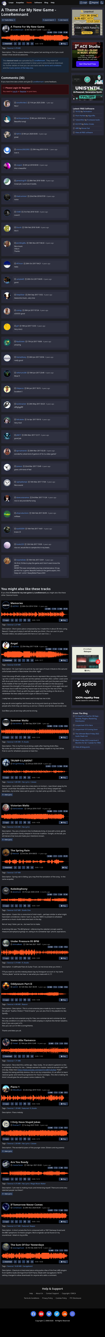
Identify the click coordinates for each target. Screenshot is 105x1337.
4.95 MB (17, 742)
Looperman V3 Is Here (84, 725)
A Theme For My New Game (27, 26)
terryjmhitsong (18, 763)
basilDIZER (20, 529)
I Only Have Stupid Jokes (25, 1122)
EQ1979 (78, 124)
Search (64, 20)
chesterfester (18, 1165)
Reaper (32, 1226)
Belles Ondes (89, 124)
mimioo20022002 (23, 149)
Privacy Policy (47, 1298)
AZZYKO (16, 606)
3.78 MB (17, 48)
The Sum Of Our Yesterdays (27, 1244)
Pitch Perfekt (80, 116)
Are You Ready (19, 1162)
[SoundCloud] (64, 1314)
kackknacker (21, 404)
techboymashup (22, 118)
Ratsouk (16, 853)
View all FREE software (84, 132)
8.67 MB (17, 910)
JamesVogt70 (21, 180)
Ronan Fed (86, 128)
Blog (46, 2)
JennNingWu (21, 243)
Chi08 (18, 212)
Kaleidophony (19, 888)
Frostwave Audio (93, 120)
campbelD (20, 279)
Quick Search (49, 20)
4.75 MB (17, 1183)
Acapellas (20, 2)
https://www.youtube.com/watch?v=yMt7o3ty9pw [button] (37, 1070)
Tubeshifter (79, 120)
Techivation (87, 111)
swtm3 (15, 987)
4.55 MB (17, 827)
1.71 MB (17, 1061)
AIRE (77, 128)
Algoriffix (91, 116)
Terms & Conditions (31, 1298)
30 (66, 32)
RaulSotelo (20, 341)
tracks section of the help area (21, 68)
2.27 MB (17, 625)
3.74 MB (17, 963)
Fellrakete (20, 419)
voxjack (19, 165)
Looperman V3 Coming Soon (86, 729)
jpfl (17, 326)
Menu (9, 20)
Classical (10, 48)
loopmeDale (21, 560)
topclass (16, 646)
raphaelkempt (21, 482)
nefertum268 (21, 373)
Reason (25, 1004)
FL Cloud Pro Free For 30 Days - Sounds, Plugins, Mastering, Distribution (87, 718)
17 (66, 609)
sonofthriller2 (21, 102)
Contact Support (52, 1293)
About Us (39, 1293)
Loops (11, 2)
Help (52, 2)
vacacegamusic (18, 1248)
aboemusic (17, 892)
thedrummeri (21, 196)
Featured (25, 1108)
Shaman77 (17, 1125)
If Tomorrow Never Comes (27, 1204)
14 (66, 766)
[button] (102, 2)
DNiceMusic (17, 1090)
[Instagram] (72, 1314)
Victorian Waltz (20, 805)
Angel (14, 643)
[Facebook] (33, 1314)
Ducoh (18, 227)
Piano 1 (15, 1086)
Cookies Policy (61, 1298)
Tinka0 (15, 1043)
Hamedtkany (21, 357)
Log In (15, 91)
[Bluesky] (49, 1314)
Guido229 (20, 544)
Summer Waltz (20, 720)
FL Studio (25, 742)
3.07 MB (17, 872)
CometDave (17, 1208)
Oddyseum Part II (21, 983)
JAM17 (18, 435)
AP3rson (19, 263)
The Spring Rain (20, 850)
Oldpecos (20, 388)
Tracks (29, 2)
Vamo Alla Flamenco (23, 1040)
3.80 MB (17, 782)
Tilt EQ (77, 111)
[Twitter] (57, 1314)
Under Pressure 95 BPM (25, 941)
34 (66, 649)
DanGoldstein (18, 808)
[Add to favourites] (23, 44)
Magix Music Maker (38, 1183)
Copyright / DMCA (69, 1293)
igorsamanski (21, 451)
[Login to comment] (28, 43)
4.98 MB (17, 1004)
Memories (17, 603)
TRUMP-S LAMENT (22, 760)
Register (23, 91)
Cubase (33, 782)
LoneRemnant (18, 30)
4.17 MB (17, 1226)
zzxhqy (19, 310)
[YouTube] (41, 1314)
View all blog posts (82, 747)
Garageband (28, 1266)
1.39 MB (17, 1108)
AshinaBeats (17, 944)
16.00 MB (17, 1266)
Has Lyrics (26, 782)
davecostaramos (22, 497)
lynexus (19, 466)
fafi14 (18, 134)
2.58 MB (17, 1143)
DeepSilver (20, 295)
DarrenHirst (17, 723)
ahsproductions (22, 513)
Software (38, 2)
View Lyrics (8, 795)
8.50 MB (17, 665)
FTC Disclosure (75, 1298)
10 (66, 894)
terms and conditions (53, 65)
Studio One (26, 910)
